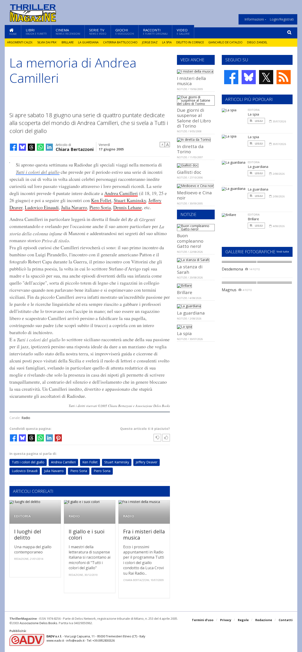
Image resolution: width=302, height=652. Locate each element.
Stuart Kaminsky (130, 200)
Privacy (225, 620)
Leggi (258, 121)
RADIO (74, 516)
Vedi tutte (283, 251)
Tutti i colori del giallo (37, 172)
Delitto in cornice (190, 42)
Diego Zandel (257, 42)
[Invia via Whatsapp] (40, 147)
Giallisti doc (189, 172)
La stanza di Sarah (189, 269)
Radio (25, 417)
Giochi (124, 31)
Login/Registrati (282, 19)
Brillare (68, 42)
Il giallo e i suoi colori (87, 534)
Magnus (229, 289)
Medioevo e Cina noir (194, 195)
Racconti (155, 31)
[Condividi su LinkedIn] (49, 147)
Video (183, 31)
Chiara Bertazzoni (75, 148)
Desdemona (232, 269)
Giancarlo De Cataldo (225, 42)
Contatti (286, 620)
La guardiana (88, 42)
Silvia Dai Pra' (47, 42)
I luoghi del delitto (27, 534)
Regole (243, 620)
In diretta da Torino (190, 148)
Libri (36, 31)
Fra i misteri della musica (144, 534)
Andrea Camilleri (121, 193)
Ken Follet (101, 200)
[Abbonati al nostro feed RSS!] (284, 77)
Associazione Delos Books (38, 623)
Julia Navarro (74, 207)
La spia (167, 42)
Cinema (68, 31)
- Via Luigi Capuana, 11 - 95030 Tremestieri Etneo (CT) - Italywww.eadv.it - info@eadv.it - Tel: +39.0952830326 (95, 638)
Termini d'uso (203, 620)
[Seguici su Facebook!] (231, 77)
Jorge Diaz (150, 42)
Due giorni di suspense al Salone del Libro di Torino (194, 118)
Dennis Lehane (127, 207)
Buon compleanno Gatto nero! (190, 241)
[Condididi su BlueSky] (22, 147)
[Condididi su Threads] (31, 147)
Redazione (263, 620)
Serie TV (97, 31)
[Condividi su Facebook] (13, 147)
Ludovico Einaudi (42, 207)
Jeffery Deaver (146, 462)
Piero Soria (100, 207)
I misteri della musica (191, 80)
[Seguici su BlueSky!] (249, 77)
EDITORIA (22, 516)
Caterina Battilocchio (120, 42)
